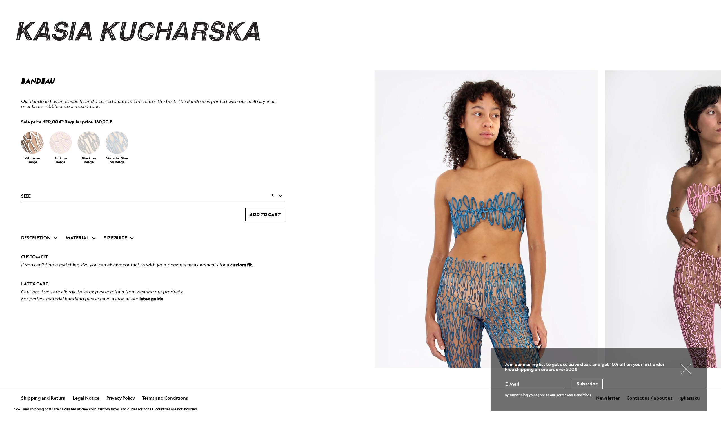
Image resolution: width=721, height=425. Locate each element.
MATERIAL (77, 237)
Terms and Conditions (165, 398)
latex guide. (151, 298)
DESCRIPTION (36, 237)
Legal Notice (86, 398)
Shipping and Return (43, 398)
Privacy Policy (120, 398)
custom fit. (241, 264)
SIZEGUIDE (115, 237)
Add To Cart (265, 214)
